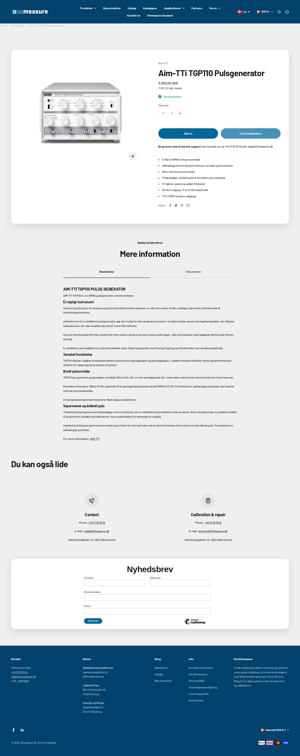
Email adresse (92, 592)
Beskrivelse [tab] (106, 271)
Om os (213, 8)
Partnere (196, 8)
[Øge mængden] (180, 113)
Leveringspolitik (199, 693)
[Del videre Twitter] (176, 205)
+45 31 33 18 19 (96, 522)
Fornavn (88, 577)
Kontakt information (201, 667)
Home (3, 25)
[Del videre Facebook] (170, 205)
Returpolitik (196, 700)
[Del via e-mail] (188, 205)
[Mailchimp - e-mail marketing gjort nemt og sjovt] (195, 624)
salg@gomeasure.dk (23, 676)
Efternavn (155, 577)
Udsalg (132, 8)
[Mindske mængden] (164, 113)
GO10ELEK (17, 25)
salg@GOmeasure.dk (96, 531)
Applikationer (172, 8)
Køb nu (188, 133)
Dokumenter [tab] (193, 271)
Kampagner (150, 8)
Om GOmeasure (198, 674)
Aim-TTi (163, 63)
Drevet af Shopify (47, 742)
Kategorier (161, 667)
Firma (87, 606)
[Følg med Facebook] (13, 730)
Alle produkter (163, 680)
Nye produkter (112, 8)
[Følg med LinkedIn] (22, 730)
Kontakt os (133, 15)
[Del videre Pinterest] (182, 205)
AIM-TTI (94, 438)
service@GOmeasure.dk (212, 531)
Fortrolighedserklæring (203, 687)
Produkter (86, 8)
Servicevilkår (197, 680)
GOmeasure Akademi (160, 15)
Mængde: (164, 105)
